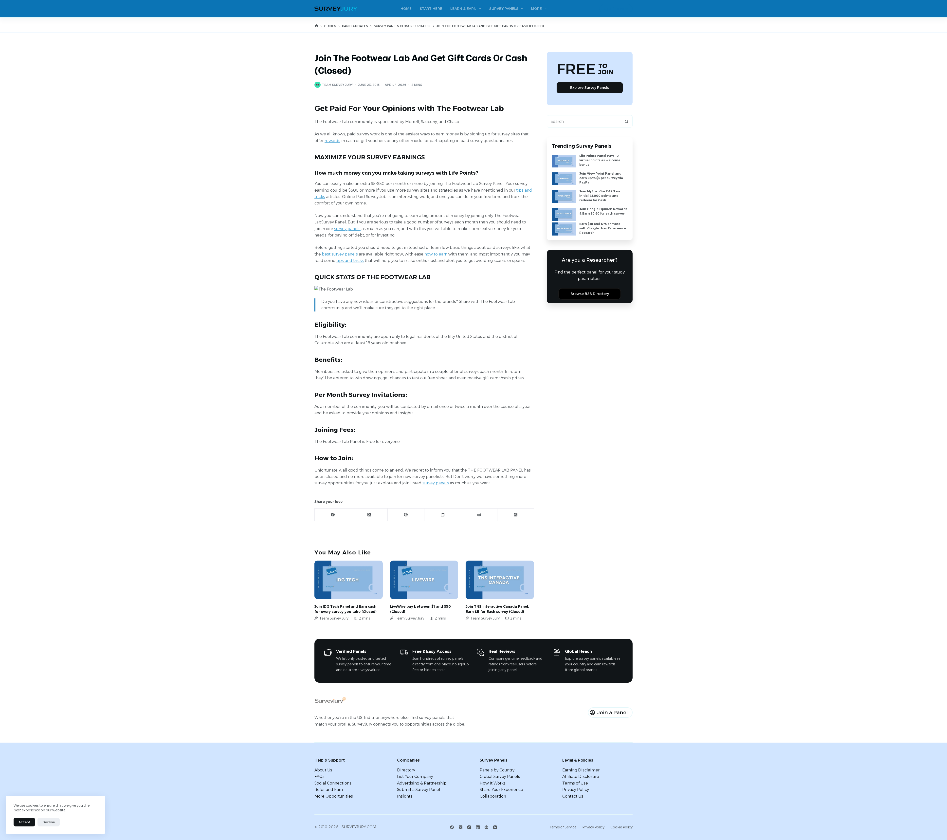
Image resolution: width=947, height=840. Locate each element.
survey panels (347, 228)
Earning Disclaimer (581, 770)
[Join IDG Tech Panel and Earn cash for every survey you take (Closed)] (348, 580)
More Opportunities (333, 796)
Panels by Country (497, 770)
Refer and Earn (328, 789)
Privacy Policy (575, 789)
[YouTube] (495, 827)
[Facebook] (333, 515)
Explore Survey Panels (589, 87)
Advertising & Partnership (422, 783)
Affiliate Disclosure (580, 776)
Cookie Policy (621, 827)
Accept (24, 822)
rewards (332, 140)
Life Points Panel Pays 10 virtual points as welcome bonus (599, 160)
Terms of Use (575, 783)
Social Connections (332, 783)
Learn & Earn (463, 8)
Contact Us (572, 796)
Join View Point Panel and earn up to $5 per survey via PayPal (601, 178)
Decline (48, 822)
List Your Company (415, 776)
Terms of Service (562, 827)
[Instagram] (469, 827)
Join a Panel (619, 9)
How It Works (493, 783)
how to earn (435, 254)
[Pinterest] (406, 515)
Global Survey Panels (500, 776)
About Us (323, 770)
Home (406, 8)
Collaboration (493, 796)
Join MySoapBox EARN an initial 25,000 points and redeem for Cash (599, 195)
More (536, 8)
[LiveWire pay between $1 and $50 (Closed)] (424, 580)
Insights (404, 796)
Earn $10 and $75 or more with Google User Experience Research (602, 228)
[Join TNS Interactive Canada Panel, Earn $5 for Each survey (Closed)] (500, 580)
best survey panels (340, 254)
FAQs (319, 776)
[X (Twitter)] (369, 515)
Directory (406, 770)
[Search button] (626, 121)
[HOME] (316, 26)
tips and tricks (350, 260)
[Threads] (515, 515)
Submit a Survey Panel (418, 789)
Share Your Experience (501, 789)
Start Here (431, 8)
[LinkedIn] (442, 515)
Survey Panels (503, 8)
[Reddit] (479, 515)
